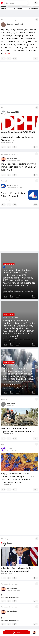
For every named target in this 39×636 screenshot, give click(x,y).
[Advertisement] (19, 83)
